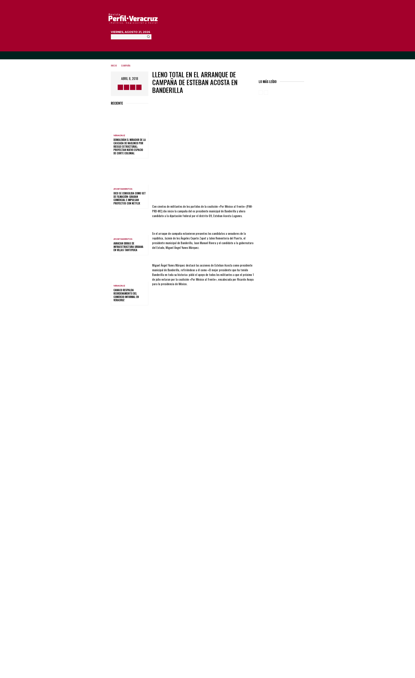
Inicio (114, 65)
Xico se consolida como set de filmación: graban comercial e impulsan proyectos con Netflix (129, 198)
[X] (132, 87)
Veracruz (119, 136)
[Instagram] (126, 87)
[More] (230, 194)
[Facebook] (120, 87)
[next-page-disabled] (266, 92)
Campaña (125, 65)
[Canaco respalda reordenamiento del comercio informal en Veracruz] (129, 270)
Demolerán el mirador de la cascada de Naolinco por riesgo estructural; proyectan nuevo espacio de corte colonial (129, 146)
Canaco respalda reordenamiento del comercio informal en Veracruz (126, 295)
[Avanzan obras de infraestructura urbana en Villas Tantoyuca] (129, 223)
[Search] (148, 36)
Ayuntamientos (122, 189)
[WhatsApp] (220, 194)
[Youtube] (139, 87)
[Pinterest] (211, 194)
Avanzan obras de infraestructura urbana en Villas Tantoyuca (128, 246)
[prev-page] (261, 92)
